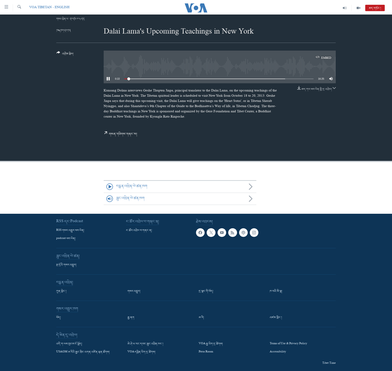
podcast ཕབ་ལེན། (66, 238)
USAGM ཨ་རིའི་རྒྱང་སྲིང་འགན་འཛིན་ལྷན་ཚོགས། (83, 352)
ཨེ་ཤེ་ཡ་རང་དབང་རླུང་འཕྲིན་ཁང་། (145, 344)
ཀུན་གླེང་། (61, 291)
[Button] (65, 55)
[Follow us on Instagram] (254, 232)
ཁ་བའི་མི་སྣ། (276, 291)
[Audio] (345, 8)
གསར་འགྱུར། (133, 291)
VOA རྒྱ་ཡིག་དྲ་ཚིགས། (211, 344)
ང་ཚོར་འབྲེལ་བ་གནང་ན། (139, 230)
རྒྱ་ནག (130, 317)
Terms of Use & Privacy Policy (288, 344)
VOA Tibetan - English (49, 7)
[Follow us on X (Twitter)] (211, 232)
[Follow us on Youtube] (222, 232)
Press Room (206, 352)
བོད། (58, 317)
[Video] (358, 8)
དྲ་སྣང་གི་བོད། (206, 291)
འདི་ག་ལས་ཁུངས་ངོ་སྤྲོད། (69, 344)
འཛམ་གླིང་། (276, 317)
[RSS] (232, 232)
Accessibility (278, 352)
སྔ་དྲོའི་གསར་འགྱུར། (66, 265)
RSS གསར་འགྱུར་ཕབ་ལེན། (70, 230)
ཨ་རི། (201, 317)
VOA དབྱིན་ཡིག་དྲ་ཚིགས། (141, 352)
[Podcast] (243, 232)
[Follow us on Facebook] (200, 232)
